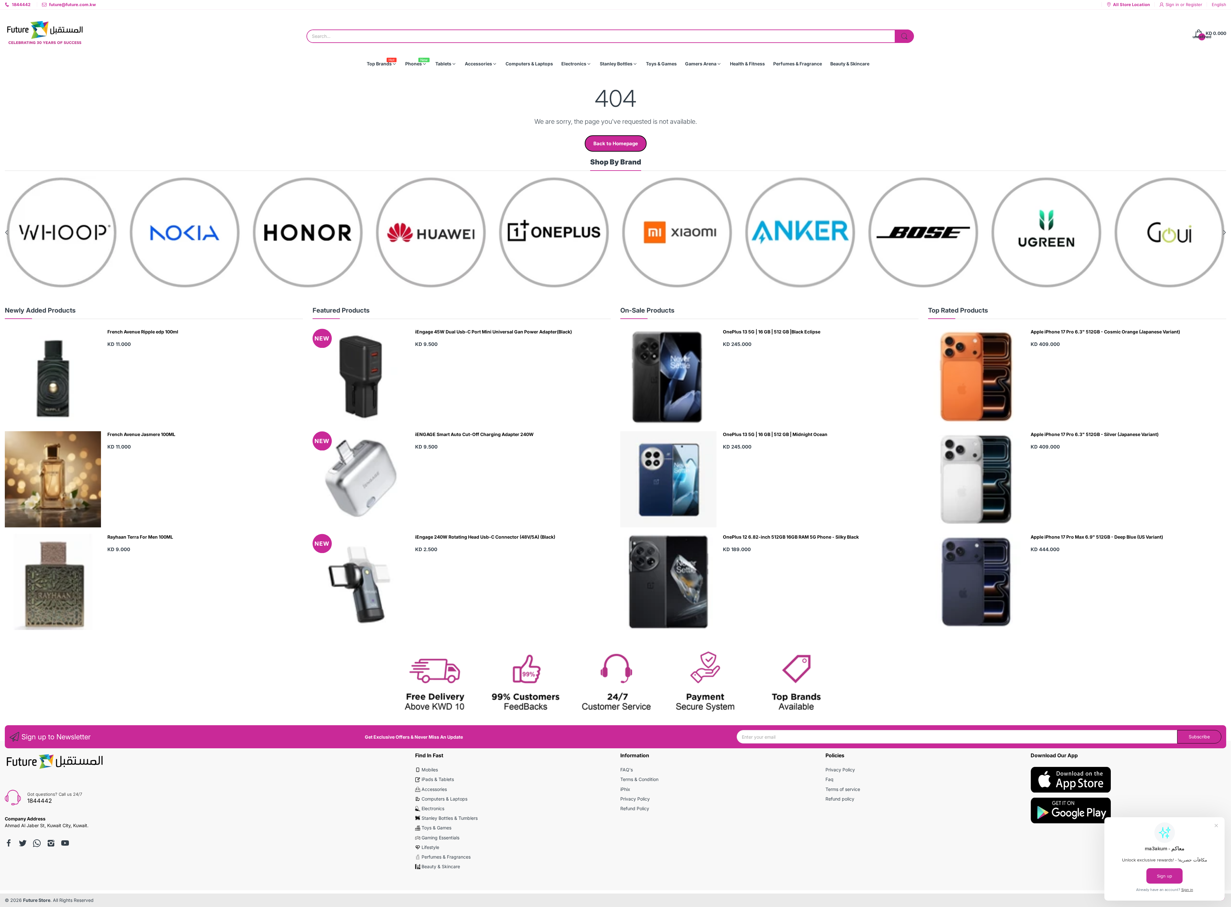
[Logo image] (61, 232)
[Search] (904, 36)
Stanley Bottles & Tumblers (450, 818)
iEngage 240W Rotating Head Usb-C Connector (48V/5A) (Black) (485, 537)
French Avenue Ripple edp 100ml (142, 331)
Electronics (433, 808)
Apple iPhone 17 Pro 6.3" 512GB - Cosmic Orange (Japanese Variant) (1105, 331)
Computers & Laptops (444, 799)
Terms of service (842, 789)
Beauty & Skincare (441, 866)
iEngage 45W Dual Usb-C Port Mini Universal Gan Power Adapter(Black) (493, 331)
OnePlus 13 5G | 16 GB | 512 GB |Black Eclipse (771, 331)
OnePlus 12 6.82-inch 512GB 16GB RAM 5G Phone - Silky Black (791, 537)
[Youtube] (65, 843)
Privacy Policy (635, 799)
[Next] (6, 232)
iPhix (625, 789)
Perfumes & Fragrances (446, 857)
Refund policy (839, 799)
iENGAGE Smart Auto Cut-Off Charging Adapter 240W (474, 434)
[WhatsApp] (37, 843)
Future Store (36, 900)
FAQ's (626, 769)
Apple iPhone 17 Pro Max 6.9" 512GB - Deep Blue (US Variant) (1097, 537)
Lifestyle (430, 847)
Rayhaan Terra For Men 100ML (140, 537)
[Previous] (1224, 232)
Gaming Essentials (440, 837)
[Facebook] (9, 843)
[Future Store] (45, 33)
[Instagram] (51, 843)
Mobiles (430, 769)
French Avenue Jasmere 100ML (141, 434)
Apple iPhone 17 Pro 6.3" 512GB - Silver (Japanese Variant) (1095, 434)
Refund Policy (634, 808)
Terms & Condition (639, 779)
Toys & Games (436, 827)
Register (1194, 4)
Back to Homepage (615, 143)
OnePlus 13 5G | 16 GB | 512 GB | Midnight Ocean (775, 434)
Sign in (1173, 4)
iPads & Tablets (438, 779)
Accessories (434, 789)
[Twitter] (23, 843)
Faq (829, 779)
